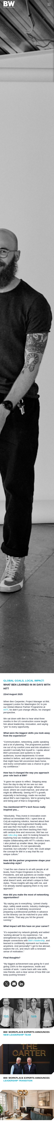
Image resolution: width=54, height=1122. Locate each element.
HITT (5, 710)
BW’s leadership (36, 940)
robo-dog (12, 835)
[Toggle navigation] (49, 4)
